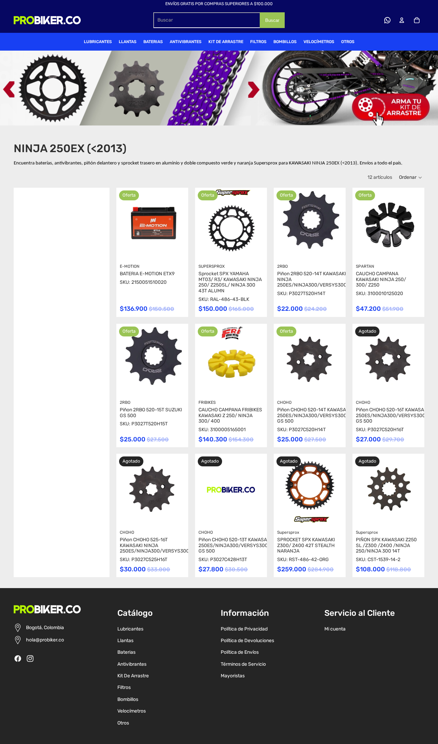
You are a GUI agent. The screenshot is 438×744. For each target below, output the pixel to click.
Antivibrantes (131, 664)
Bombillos (127, 699)
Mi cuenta (335, 629)
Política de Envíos (240, 652)
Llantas (125, 640)
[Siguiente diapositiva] (183, 223)
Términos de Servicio (243, 664)
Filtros (124, 687)
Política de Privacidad (244, 629)
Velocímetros (131, 711)
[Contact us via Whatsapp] (387, 20)
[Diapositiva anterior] (121, 223)
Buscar (272, 20)
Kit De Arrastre (133, 676)
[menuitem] (98, 41)
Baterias (126, 652)
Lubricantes (130, 629)
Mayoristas (233, 676)
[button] (411, 177)
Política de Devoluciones (247, 640)
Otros (123, 723)
